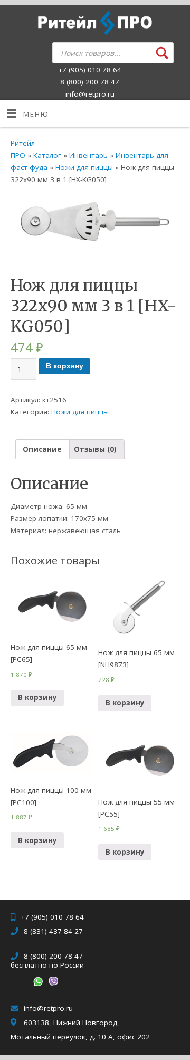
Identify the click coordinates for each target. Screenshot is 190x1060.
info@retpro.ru (90, 94)
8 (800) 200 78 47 (89, 82)
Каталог (47, 155)
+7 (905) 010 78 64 (89, 69)
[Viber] (52, 983)
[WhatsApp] (36, 983)
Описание (42, 449)
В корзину (64, 366)
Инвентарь (88, 155)
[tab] (42, 449)
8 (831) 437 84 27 (53, 931)
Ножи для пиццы (84, 167)
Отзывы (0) (95, 449)
